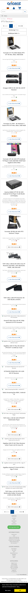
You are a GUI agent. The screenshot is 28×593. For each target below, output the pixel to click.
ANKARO (14, 554)
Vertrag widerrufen (14, 527)
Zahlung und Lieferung (14, 538)
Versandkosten (23, 574)
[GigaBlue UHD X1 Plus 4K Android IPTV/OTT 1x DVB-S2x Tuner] (14, 342)
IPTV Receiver (14, 568)
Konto (14, 522)
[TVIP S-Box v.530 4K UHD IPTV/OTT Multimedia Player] (14, 414)
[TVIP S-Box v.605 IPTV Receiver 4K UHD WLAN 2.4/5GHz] (14, 288)
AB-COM (14, 550)
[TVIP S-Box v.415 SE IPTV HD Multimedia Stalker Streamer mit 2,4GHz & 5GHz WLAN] (14, 487)
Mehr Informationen (13, 247)
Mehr (14, 557)
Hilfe (14, 519)
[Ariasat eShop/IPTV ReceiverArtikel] (13, 21)
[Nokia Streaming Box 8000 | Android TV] (14, 389)
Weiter (20, 26)
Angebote (14, 570)
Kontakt (14, 518)
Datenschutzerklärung (14, 537)
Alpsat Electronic (14, 553)
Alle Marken (14, 548)
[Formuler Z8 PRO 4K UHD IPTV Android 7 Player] (14, 222)
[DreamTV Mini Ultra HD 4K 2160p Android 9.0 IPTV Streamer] (14, 316)
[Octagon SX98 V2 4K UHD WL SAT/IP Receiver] (14, 78)
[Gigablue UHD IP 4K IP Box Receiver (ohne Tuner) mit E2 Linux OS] (14, 439)
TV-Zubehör (14, 571)
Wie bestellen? (14, 543)
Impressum (14, 534)
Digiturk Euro (14, 563)
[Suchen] (25, 11)
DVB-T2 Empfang (14, 567)
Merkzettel (14, 524)
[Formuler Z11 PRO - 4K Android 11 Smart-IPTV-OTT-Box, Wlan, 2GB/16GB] (14, 114)
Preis (14, 30)
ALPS (14, 551)
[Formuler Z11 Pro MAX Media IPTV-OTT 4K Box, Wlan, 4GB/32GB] (14, 43)
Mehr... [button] (18, 586)
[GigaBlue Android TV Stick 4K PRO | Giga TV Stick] (14, 463)
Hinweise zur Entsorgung (14, 540)
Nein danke (8, 590)
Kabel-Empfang (14, 566)
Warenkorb (14, 521)
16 (13, 33)
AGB (14, 536)
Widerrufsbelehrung (14, 541)
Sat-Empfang (14, 564)
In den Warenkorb (13, 68)
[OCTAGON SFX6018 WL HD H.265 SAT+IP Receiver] (14, 367)
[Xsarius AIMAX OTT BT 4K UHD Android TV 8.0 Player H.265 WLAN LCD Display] (14, 184)
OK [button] (20, 590)
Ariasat (14, 556)
